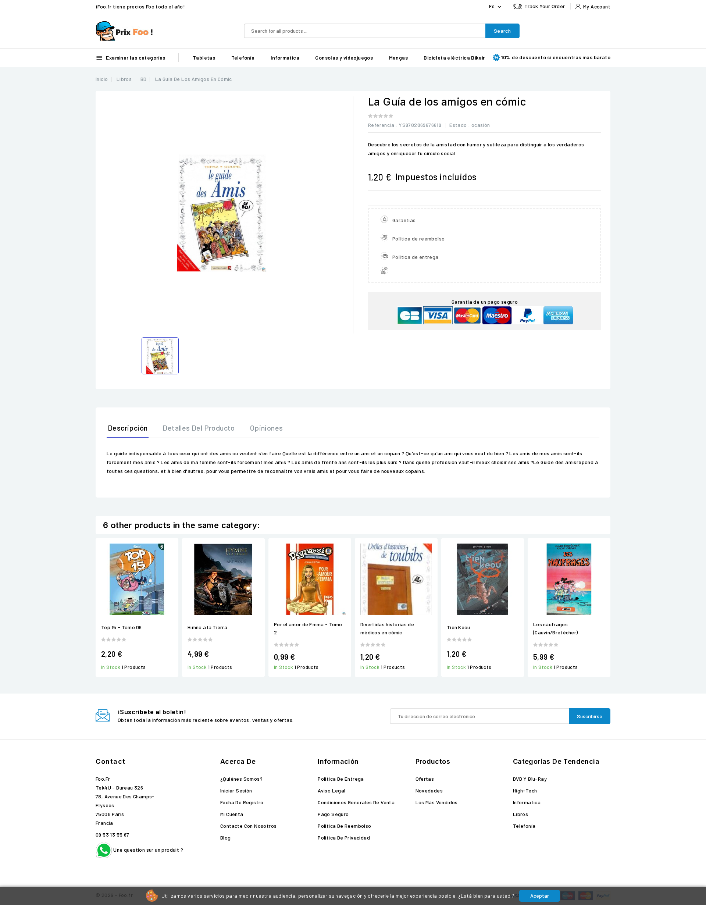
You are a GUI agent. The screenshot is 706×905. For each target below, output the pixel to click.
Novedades (429, 790)
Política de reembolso (344, 826)
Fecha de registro (242, 802)
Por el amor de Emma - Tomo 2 (308, 628)
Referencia (381, 125)
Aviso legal (331, 790)
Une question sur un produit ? (147, 850)
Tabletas (204, 57)
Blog (225, 837)
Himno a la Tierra (207, 627)
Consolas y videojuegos (344, 57)
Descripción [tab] (127, 427)
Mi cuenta (231, 814)
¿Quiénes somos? (241, 779)
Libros (520, 814)
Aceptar (539, 895)
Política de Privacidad (344, 837)
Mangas (398, 57)
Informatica (285, 57)
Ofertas (425, 779)
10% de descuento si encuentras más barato (555, 57)
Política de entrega (341, 779)
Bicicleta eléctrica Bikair (454, 57)
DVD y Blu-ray (530, 779)
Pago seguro (333, 814)
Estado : (459, 125)
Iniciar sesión (236, 790)
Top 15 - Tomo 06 (121, 627)
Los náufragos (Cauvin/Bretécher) (555, 628)
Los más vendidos (437, 802)
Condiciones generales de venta (356, 802)
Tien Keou (458, 627)
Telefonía (243, 57)
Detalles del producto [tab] (199, 427)
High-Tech (525, 790)
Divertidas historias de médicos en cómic (387, 628)
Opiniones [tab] (266, 427)
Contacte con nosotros (248, 826)
